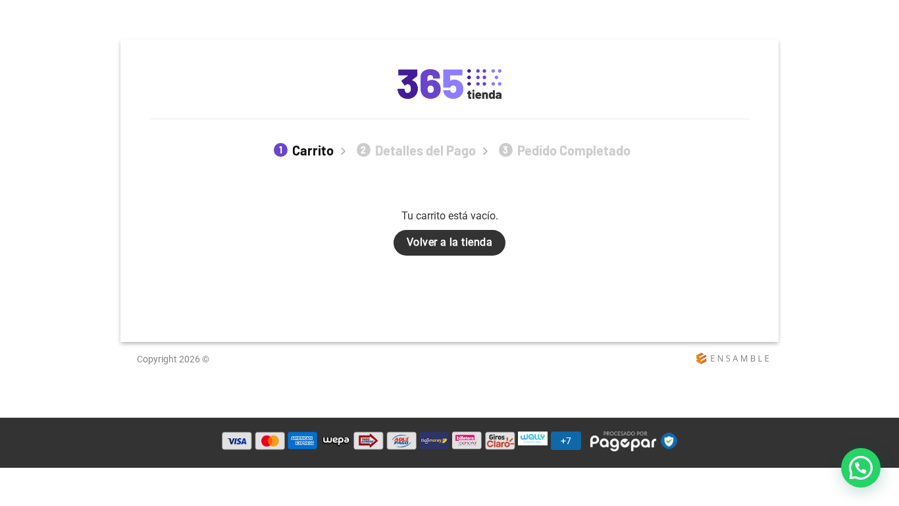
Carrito (306, 150)
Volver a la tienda (449, 242)
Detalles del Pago (418, 150)
